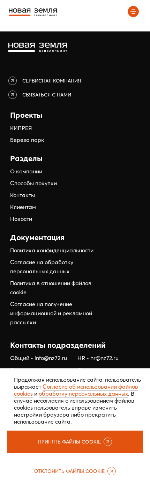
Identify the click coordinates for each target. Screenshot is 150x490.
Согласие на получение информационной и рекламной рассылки (51, 313)
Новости (21, 218)
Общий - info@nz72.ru (38, 357)
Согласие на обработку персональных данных (41, 267)
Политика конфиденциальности (51, 250)
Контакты (22, 195)
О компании (26, 171)
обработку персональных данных (83, 393)
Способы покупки (33, 183)
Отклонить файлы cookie (69, 471)
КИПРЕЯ (21, 127)
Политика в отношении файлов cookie (50, 288)
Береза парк (27, 139)
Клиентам (23, 206)
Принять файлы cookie (69, 442)
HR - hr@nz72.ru (98, 357)
